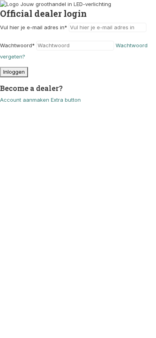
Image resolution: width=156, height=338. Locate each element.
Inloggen (14, 71)
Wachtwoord (17, 45)
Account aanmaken (24, 100)
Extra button (66, 100)
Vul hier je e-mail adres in (33, 27)
